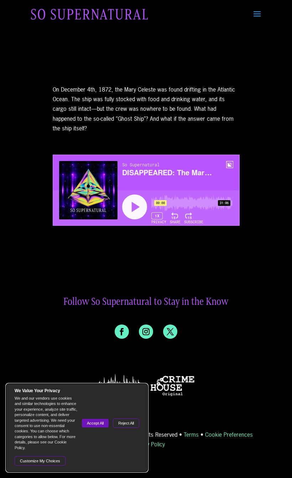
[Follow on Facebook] (122, 331)
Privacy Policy (148, 444)
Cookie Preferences (229, 434)
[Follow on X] (170, 331)
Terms (191, 434)
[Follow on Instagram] (146, 331)
